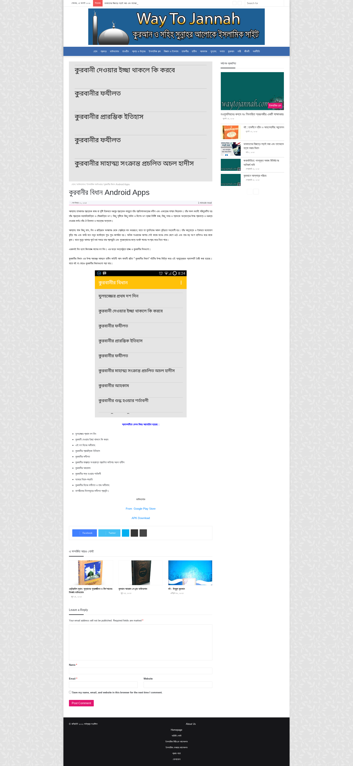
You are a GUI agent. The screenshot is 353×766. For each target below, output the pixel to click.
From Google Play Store (141, 508)
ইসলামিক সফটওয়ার (94, 184)
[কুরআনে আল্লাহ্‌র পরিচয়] (231, 180)
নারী (239, 51)
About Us (191, 724)
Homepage (176, 729)
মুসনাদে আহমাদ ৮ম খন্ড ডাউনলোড (133, 588)
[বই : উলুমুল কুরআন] (190, 572)
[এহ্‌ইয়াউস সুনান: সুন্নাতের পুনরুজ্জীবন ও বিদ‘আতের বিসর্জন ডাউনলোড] (91, 572)
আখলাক (203, 51)
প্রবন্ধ (104, 51)
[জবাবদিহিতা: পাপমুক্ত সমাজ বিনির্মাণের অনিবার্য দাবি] (231, 165)
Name (73, 664)
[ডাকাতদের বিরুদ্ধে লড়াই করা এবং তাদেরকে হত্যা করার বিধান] (231, 149)
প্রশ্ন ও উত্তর (138, 51)
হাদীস (194, 51)
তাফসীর (185, 51)
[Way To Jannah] (176, 26)
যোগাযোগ (176, 759)
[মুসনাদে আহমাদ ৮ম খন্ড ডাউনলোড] (141, 572)
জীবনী (246, 51)
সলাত (222, 51)
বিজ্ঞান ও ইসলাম (171, 51)
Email (73, 678)
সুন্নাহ (213, 51)
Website (148, 678)
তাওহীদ (125, 51)
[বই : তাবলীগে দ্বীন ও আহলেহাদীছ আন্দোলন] (231, 132)
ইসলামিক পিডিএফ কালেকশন (176, 741)
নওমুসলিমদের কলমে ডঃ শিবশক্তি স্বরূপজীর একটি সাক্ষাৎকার (252, 114)
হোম (73, 184)
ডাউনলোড (114, 51)
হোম (95, 51)
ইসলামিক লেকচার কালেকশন (177, 747)
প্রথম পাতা (176, 753)
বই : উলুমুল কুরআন (176, 588)
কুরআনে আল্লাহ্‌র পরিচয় (255, 175)
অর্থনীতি (256, 51)
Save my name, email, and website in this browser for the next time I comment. (117, 692)
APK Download (141, 518)
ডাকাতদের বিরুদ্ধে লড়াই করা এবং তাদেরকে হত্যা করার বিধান (128, 3)
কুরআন (231, 51)
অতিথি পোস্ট (176, 735)
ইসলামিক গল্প (155, 51)
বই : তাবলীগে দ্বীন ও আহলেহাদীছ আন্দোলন (264, 127)
